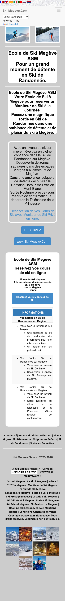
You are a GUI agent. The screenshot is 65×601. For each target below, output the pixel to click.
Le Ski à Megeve (36, 481)
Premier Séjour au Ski (17, 435)
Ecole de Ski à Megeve (45, 492)
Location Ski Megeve (17, 492)
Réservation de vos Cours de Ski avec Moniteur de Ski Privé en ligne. (32, 214)
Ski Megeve (43, 515)
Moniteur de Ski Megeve (43, 485)
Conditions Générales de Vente (37, 511)
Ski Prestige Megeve (18, 496)
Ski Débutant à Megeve (20, 500)
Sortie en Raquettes (42, 443)
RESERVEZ (32, 230)
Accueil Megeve (16, 481)
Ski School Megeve (17, 504)
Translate (14, 24)
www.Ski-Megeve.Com (32, 241)
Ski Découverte (22, 439)
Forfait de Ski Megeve (33, 489)
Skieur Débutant (41, 435)
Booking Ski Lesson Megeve (26, 508)
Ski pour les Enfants (45, 439)
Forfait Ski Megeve (47, 500)
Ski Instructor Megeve (44, 504)
